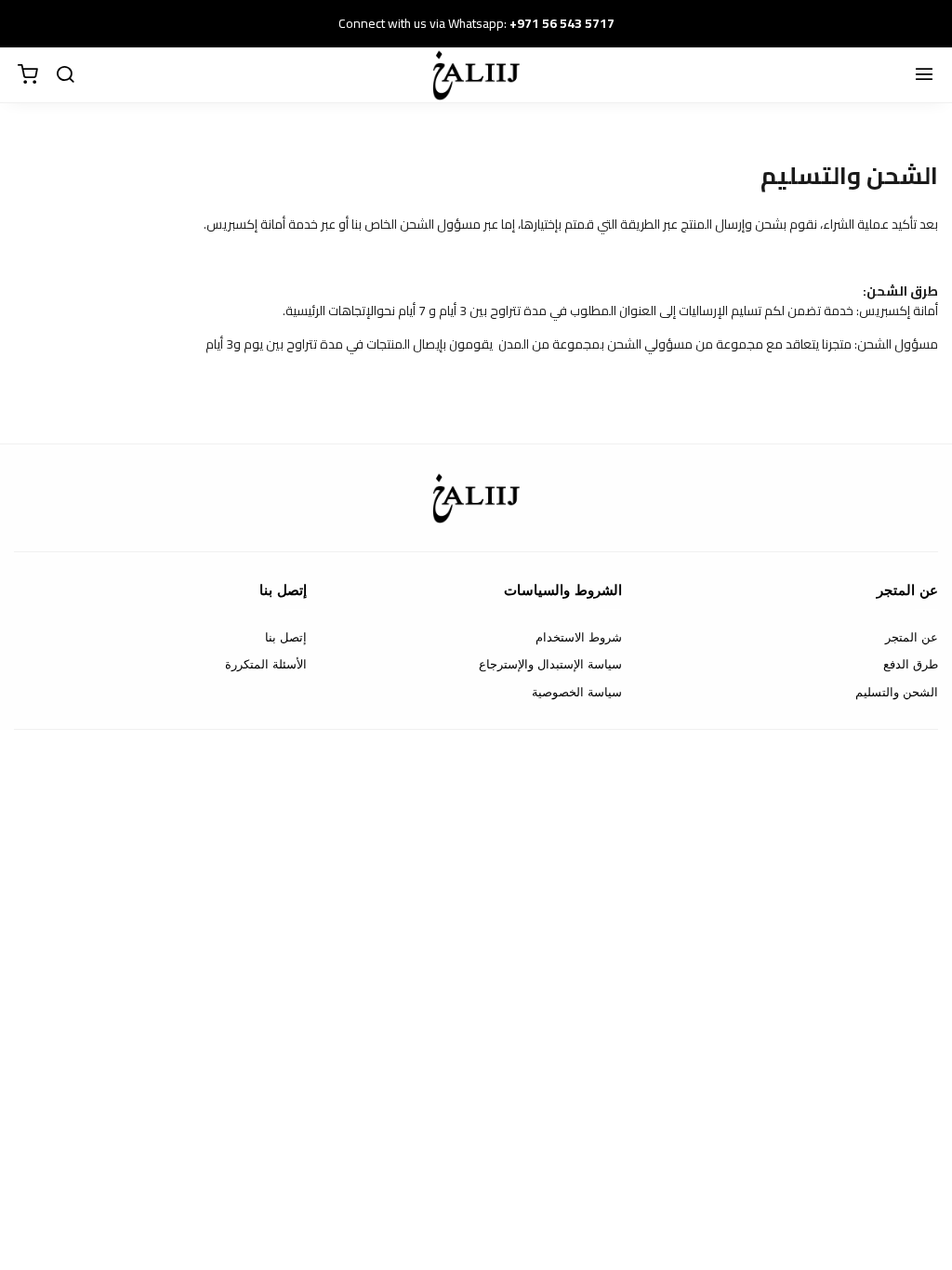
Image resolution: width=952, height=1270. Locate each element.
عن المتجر (911, 637)
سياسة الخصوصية (577, 692)
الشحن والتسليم (896, 692)
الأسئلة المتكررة (266, 664)
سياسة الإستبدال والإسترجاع (550, 664)
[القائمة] (924, 75)
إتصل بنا (286, 637)
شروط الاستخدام (579, 637)
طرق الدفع (910, 664)
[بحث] (65, 75)
